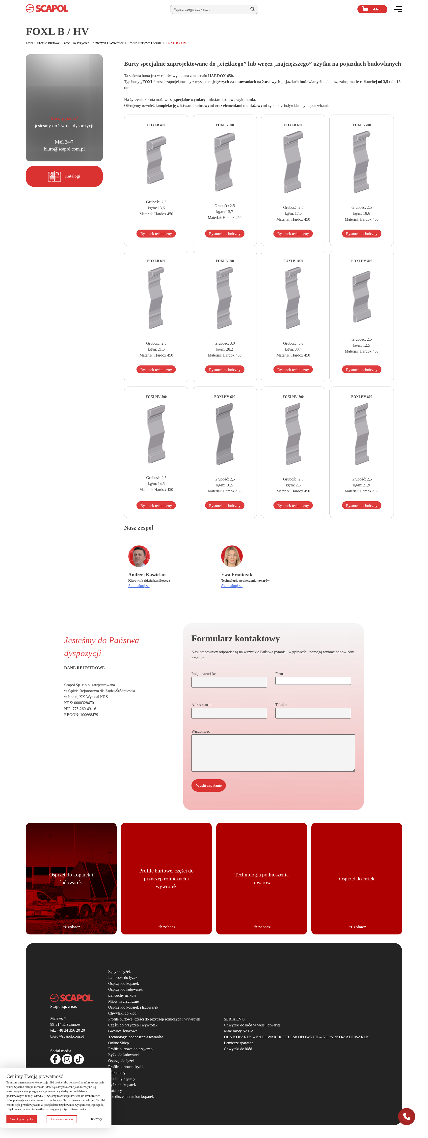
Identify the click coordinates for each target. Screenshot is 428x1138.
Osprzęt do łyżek (121, 1061)
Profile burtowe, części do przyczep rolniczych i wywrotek (80, 43)
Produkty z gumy (121, 1079)
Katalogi (72, 176)
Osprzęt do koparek (123, 983)
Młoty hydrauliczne (123, 1001)
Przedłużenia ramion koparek (131, 1096)
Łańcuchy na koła (122, 995)
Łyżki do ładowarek (124, 1055)
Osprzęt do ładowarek (125, 989)
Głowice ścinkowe (122, 1031)
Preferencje (96, 1119)
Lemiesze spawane (238, 1043)
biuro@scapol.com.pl (64, 148)
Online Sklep (118, 1043)
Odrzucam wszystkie (62, 1119)
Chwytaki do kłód (122, 1013)
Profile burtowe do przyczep (130, 1049)
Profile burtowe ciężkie (144, 43)
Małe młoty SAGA (239, 1031)
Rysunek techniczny (156, 234)
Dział (29, 43)
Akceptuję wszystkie (21, 1119)
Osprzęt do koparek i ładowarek (133, 1007)
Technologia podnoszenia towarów (135, 1037)
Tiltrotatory (117, 1073)
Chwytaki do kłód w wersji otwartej (252, 1025)
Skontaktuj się (139, 586)
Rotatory (115, 1090)
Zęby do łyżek (119, 971)
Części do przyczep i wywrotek (133, 1025)
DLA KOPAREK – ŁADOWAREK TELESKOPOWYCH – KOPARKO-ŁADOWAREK (296, 1037)
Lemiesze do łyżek (122, 977)
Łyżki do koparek (122, 1084)
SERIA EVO (234, 1019)
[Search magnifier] (252, 9)
